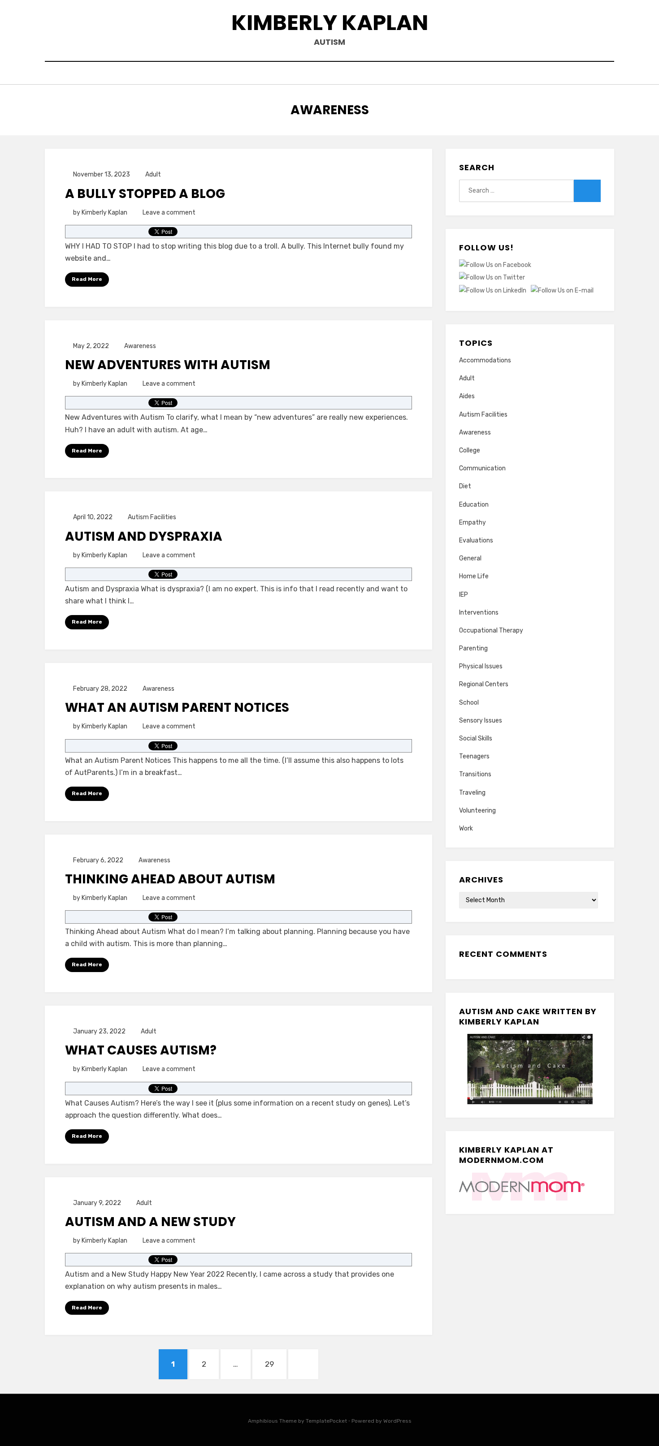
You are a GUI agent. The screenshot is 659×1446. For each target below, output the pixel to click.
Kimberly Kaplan (329, 23)
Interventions (479, 612)
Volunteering (477, 810)
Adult (153, 174)
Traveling (472, 792)
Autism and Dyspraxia (143, 536)
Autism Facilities (152, 517)
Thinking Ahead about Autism (170, 879)
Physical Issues (481, 666)
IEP (463, 594)
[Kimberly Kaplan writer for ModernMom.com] (522, 1186)
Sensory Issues (480, 720)
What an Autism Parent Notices (177, 707)
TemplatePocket (326, 1421)
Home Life (474, 576)
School (469, 702)
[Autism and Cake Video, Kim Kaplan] (530, 1069)
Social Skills (475, 738)
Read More (87, 279)
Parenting (473, 648)
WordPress (397, 1421)
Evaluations (476, 540)
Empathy (472, 522)
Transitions (475, 774)
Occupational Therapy (491, 630)
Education (474, 504)
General (470, 558)
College (469, 450)
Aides (467, 396)
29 (273, 1364)
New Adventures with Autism (167, 365)
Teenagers (474, 756)
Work (466, 828)
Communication (482, 468)
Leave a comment (169, 212)
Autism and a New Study (150, 1222)
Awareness (140, 346)
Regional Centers (483, 684)
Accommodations (485, 360)
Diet (465, 486)
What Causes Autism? (141, 1050)
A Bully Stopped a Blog (145, 193)
